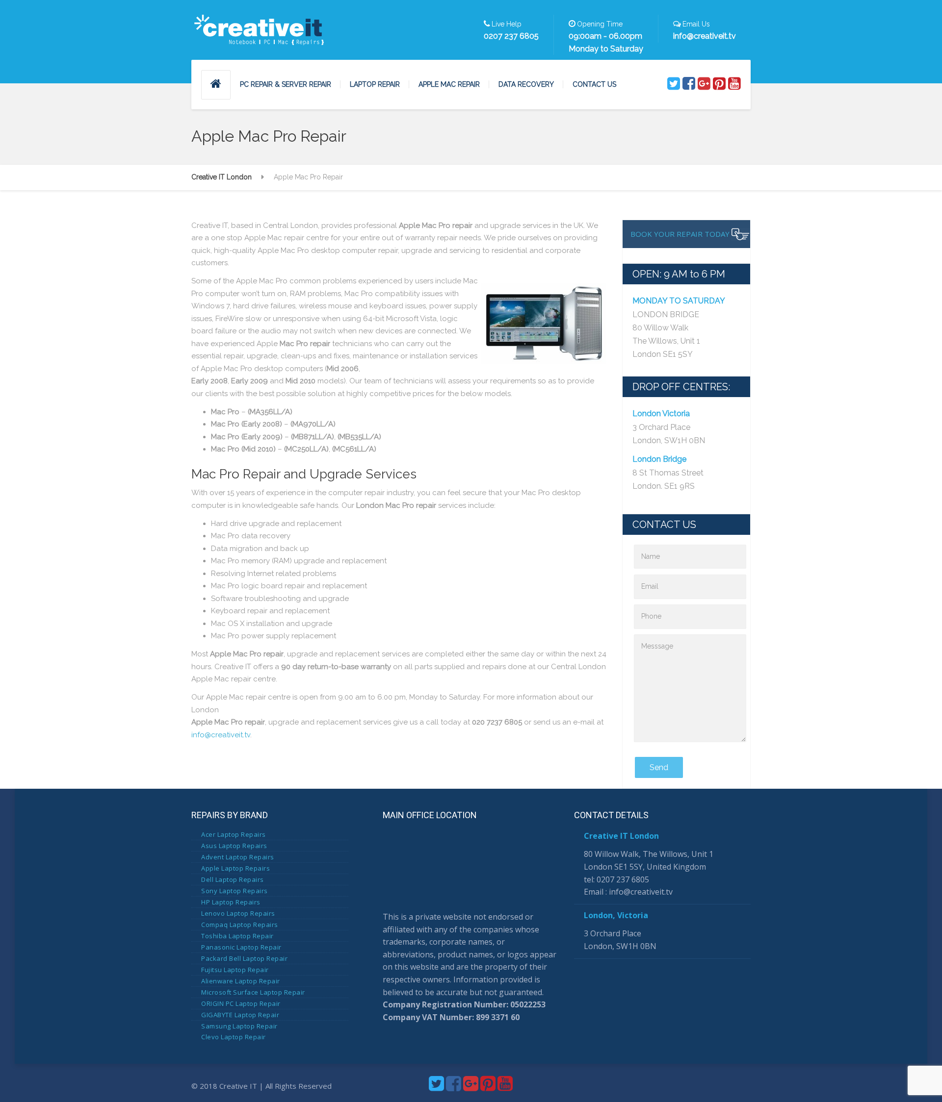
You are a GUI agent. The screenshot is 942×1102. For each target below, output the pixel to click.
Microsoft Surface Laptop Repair (253, 992)
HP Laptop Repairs (231, 902)
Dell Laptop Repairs (232, 879)
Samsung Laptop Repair (239, 1026)
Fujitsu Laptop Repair (235, 969)
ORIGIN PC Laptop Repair (241, 1003)
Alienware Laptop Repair (240, 981)
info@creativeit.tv (220, 734)
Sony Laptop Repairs (234, 890)
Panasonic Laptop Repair (241, 947)
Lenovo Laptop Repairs (238, 913)
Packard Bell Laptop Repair (244, 958)
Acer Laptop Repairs (233, 834)
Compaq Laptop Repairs (239, 924)
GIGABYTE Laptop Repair (240, 1014)
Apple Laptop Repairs (235, 868)
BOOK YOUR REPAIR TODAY (680, 234)
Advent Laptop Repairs (237, 856)
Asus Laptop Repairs (234, 845)
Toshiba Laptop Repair (237, 935)
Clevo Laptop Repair (233, 1036)
